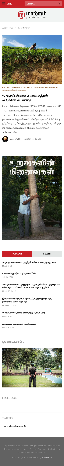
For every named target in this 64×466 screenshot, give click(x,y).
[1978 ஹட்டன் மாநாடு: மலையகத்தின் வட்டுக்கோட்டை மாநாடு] (32, 59)
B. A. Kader (15, 139)
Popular (17, 254)
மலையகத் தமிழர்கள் (9, 90)
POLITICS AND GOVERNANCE (46, 87)
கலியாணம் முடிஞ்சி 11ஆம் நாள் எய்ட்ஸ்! (19, 273)
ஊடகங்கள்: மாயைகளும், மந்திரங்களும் (19, 324)
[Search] (59, 3)
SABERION (47, 457)
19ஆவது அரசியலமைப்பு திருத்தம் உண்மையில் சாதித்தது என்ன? (30, 262)
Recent (47, 254)
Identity (29, 87)
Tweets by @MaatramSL (14, 426)
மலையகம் (22, 90)
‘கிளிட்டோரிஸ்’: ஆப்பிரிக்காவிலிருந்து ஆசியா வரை (23, 312)
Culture (6, 87)
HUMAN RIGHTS (18, 87)
